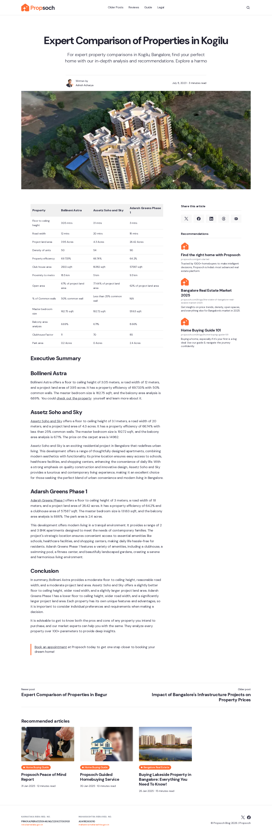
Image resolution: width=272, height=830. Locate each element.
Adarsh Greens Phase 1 (47, 500)
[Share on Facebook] (199, 219)
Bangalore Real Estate (156, 767)
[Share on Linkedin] (211, 219)
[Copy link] (236, 219)
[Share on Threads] (223, 219)
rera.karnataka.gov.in (32, 824)
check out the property (74, 398)
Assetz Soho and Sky (46, 421)
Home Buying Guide (37, 767)
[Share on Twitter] (186, 219)
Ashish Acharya (84, 85)
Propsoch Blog (222, 823)
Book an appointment (51, 647)
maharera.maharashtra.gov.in (94, 824)
